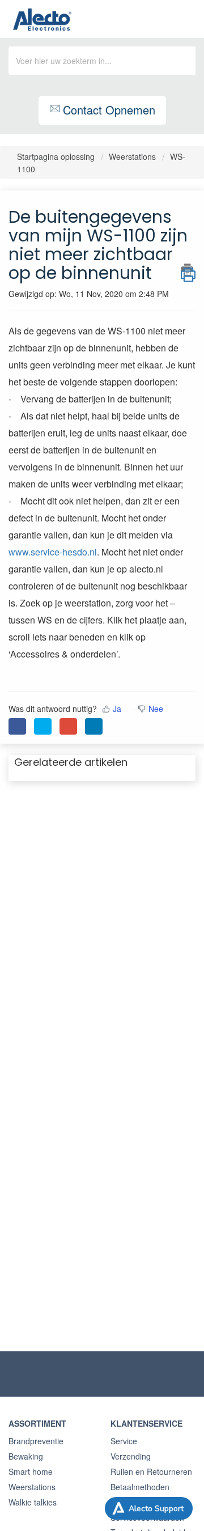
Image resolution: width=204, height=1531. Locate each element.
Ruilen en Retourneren (151, 1471)
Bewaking (25, 1456)
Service (123, 1441)
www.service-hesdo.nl (52, 551)
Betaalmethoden (139, 1486)
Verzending (130, 1456)
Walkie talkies (32, 1502)
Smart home (30, 1471)
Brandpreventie (35, 1441)
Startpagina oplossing (57, 156)
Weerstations (132, 156)
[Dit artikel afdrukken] (188, 270)
